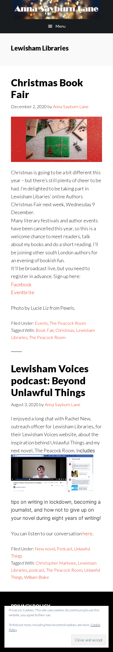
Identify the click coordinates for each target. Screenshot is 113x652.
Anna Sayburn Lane (56, 9)
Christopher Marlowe (56, 562)
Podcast (64, 548)
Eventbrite (22, 292)
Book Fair (45, 330)
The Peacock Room (68, 323)
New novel (45, 548)
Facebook (21, 284)
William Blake (36, 577)
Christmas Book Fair (47, 88)
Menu (61, 26)
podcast (36, 570)
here (87, 533)
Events (41, 323)
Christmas (64, 330)
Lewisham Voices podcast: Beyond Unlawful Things (50, 380)
